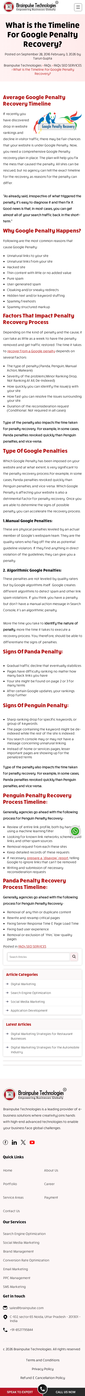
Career (49, 1184)
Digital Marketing (23, 984)
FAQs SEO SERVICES (32, 946)
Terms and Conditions (42, 1360)
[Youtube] (32, 1143)
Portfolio (10, 1184)
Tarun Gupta (42, 58)
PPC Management (16, 1278)
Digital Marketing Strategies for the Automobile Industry (45, 1049)
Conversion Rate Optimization (26, 1260)
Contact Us (11, 1211)
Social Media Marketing (28, 1002)
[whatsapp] (75, 831)
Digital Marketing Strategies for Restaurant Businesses (42, 1036)
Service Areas (13, 1197)
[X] (23, 1143)
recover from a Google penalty (31, 351)
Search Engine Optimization (31, 993)
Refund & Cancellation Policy (42, 1378)
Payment (51, 1197)
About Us (51, 1170)
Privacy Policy (42, 1369)
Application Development (29, 1010)
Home (7, 1170)
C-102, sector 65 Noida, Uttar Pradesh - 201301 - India (45, 1319)
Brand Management (18, 1251)
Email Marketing (15, 1269)
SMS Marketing (14, 1287)
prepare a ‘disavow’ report (47, 858)
